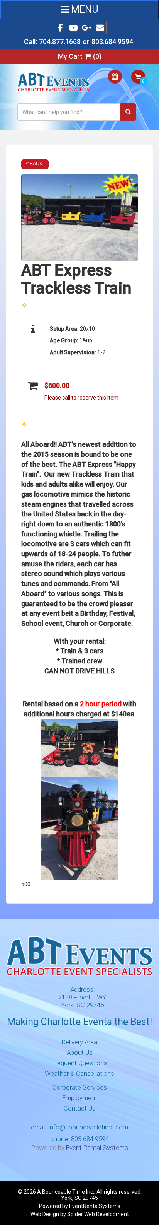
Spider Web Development (98, 1214)
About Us (80, 1052)
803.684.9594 (112, 42)
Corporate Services (79, 1087)
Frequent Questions (79, 1063)
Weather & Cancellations (79, 1073)
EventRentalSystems (94, 1206)
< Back (34, 163)
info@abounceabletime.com (88, 1127)
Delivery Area (79, 1042)
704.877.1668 (60, 42)
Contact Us (80, 1108)
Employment (79, 1098)
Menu (83, 9)
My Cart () (79, 56)
